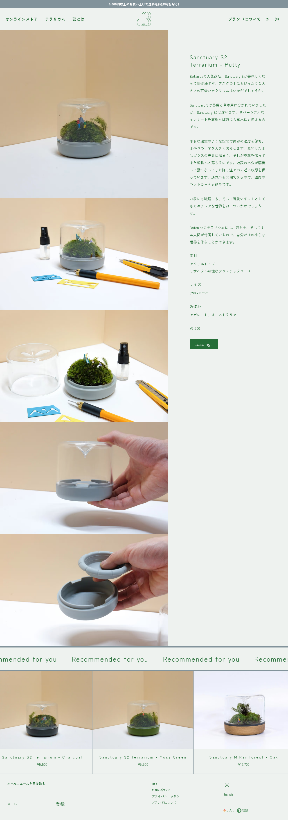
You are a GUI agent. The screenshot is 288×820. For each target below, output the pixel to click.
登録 (60, 804)
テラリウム (55, 19)
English (228, 794)
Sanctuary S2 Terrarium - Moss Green (121, 757)
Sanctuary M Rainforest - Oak (222, 757)
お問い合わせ (160, 790)
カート (272, 19)
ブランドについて (244, 19)
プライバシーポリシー (167, 796)
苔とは (78, 19)
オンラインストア (21, 19)
